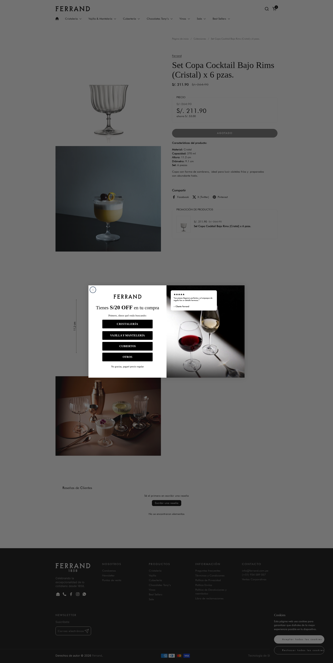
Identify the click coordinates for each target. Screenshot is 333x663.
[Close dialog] (93, 290)
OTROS (127, 356)
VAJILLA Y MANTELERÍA (127, 335)
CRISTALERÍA (127, 323)
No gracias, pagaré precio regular (127, 366)
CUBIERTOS (127, 346)
